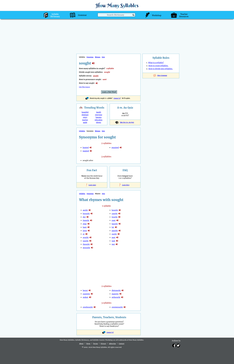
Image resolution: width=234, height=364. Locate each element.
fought (114, 217)
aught (85, 210)
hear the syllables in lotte (89, 230)
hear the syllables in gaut (117, 220)
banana (98, 117)
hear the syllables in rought (91, 237)
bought (115, 210)
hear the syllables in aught (90, 210)
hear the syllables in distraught (123, 290)
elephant (85, 115)
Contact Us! (110, 332)
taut (113, 241)
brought (86, 213)
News (88, 344)
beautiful (85, 112)
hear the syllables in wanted (91, 151)
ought (114, 234)
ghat (85, 224)
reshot (85, 297)
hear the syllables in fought (119, 217)
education (98, 120)
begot (85, 290)
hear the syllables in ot (87, 234)
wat (113, 244)
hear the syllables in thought (92, 244)
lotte (85, 231)
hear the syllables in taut (117, 241)
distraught (116, 290)
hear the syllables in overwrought (125, 307)
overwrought (117, 307)
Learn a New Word (109, 92)
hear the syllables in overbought (95, 307)
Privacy (103, 344)
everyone (98, 115)
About (81, 344)
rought (86, 237)
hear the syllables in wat (117, 244)
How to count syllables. (158, 66)
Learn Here (125, 185)
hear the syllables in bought (120, 210)
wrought (86, 248)
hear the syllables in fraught (91, 220)
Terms (95, 344)
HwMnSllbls (117, 5)
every (85, 117)
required (115, 147)
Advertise (112, 344)
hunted (86, 147)
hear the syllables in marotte (121, 294)
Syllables (82, 131)
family (98, 112)
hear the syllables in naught (120, 230)
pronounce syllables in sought (97, 83)
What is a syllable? (156, 63)
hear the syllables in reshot (90, 297)
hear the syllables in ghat (89, 223)
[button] (133, 15)
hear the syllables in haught (120, 223)
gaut (114, 220)
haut (85, 227)
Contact (121, 344)
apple (85, 122)
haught (115, 224)
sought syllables (93, 63)
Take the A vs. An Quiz (127, 122)
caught (114, 213)
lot (113, 227)
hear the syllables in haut (89, 227)
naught (115, 231)
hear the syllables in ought (119, 234)
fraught (86, 220)
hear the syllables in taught (90, 241)
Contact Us (117, 98)
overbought (88, 307)
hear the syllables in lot (116, 227)
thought (86, 244)
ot (84, 234)
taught (85, 241)
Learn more (92, 185)
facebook (174, 345)
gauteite (86, 294)
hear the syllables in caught (119, 213)
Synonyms (90, 57)
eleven (98, 122)
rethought (116, 297)
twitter (178, 345)
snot (113, 237)
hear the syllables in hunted (91, 147)
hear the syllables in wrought (92, 247)
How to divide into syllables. (160, 69)
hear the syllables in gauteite (92, 294)
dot (84, 217)
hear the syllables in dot (88, 217)
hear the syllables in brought (92, 213)
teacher (85, 120)
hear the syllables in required (121, 147)
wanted (86, 151)
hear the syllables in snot (117, 237)
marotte (115, 294)
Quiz (103, 57)
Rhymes (97, 57)
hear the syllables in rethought (122, 297)
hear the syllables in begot (90, 290)
